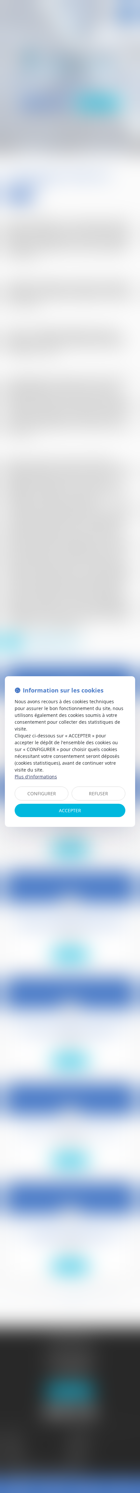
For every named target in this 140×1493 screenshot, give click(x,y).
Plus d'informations (36, 776)
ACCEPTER (70, 810)
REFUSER (98, 793)
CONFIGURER (41, 793)
